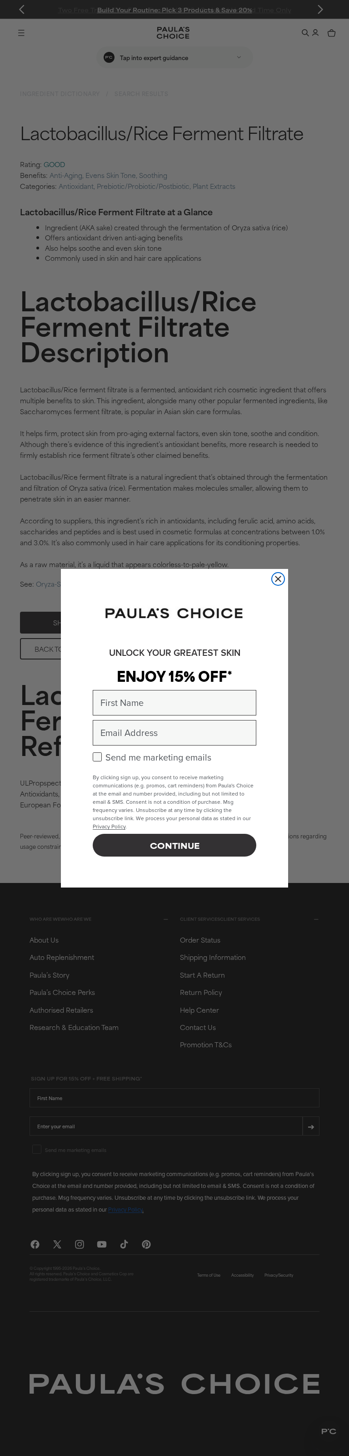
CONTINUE (174, 845)
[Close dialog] (278, 579)
